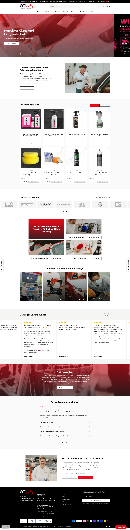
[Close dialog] (93, 253)
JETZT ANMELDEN (50, 273)
